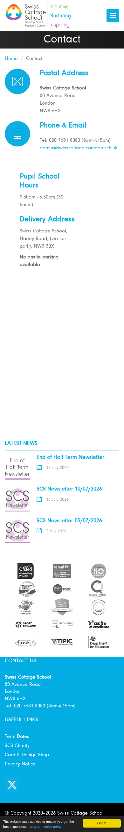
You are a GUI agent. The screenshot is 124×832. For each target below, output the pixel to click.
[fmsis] (25, 641)
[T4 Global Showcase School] (27, 588)
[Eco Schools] (25, 606)
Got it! (101, 823)
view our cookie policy (45, 826)
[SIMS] (62, 624)
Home (11, 58)
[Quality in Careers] (97, 588)
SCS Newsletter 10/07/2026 (69, 489)
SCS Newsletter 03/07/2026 (69, 521)
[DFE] (98, 641)
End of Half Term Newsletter (70, 457)
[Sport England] (25, 624)
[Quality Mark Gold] (98, 606)
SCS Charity (17, 745)
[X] (12, 784)
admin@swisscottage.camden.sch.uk (78, 148)
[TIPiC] (62, 641)
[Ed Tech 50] (98, 570)
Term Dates (17, 736)
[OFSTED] (25, 570)
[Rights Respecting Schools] (62, 570)
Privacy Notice (20, 764)
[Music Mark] (62, 588)
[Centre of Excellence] (98, 624)
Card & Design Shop (27, 754)
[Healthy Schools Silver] (62, 606)
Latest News (21, 443)
